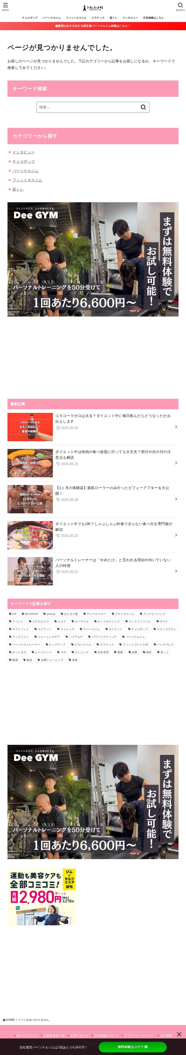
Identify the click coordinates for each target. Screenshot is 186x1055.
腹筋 (29, 660)
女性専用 (103, 652)
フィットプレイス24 (135, 644)
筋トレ (113, 17)
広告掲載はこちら (153, 17)
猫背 (149, 652)
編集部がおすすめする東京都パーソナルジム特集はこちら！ (93, 25)
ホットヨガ (19, 652)
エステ (62, 621)
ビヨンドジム (82, 644)
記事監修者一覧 (54, 1035)
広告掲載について (106, 1035)
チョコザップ (29, 17)
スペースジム (91, 629)
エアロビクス (40, 621)
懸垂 (120, 652)
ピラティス (98, 17)
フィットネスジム (76, 17)
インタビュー (130, 17)
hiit (14, 614)
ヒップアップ (57, 644)
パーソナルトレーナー (26, 644)
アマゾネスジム (125, 614)
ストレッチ (68, 629)
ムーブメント (43, 652)
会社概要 (166, 1035)
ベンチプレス (165, 644)
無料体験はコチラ (131, 1047)
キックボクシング (109, 621)
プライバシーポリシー (139, 1035)
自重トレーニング (52, 660)
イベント (17, 621)
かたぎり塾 (71, 614)
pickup (51, 614)
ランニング (82, 652)
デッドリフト (20, 636)
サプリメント (20, 629)
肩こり (164, 652)
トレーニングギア (49, 636)
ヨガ (63, 652)
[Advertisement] (93, 357)
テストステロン (166, 629)
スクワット (45, 629)
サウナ (164, 621)
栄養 (134, 652)
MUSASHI (31, 614)
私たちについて (27, 1035)
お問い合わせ (79, 1035)
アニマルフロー (96, 614)
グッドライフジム (140, 621)
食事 (75, 660)
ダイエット (116, 629)
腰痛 (15, 660)
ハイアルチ (76, 636)
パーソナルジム (52, 17)
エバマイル (82, 621)
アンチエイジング (154, 614)
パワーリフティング (104, 636)
